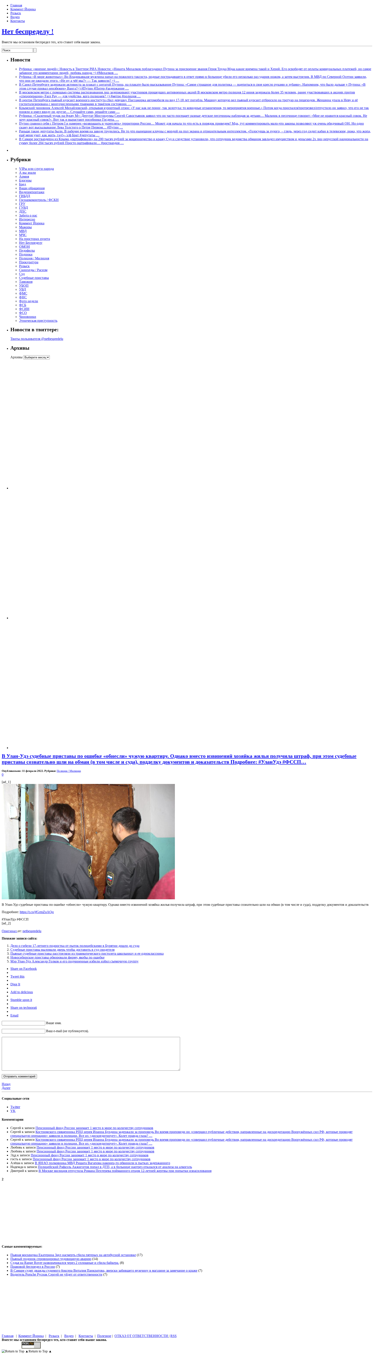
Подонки (25, 254)
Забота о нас (28, 215)
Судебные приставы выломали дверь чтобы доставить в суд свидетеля (62, 949)
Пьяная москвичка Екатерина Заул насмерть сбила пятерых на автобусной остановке (73, 1255)
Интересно (27, 219)
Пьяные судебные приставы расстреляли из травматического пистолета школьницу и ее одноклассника (87, 953)
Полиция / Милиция (34, 258)
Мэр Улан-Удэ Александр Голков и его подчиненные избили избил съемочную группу (74, 961)
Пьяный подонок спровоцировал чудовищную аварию (50, 1259)
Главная (16, 5)
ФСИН (24, 309)
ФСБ (22, 305)
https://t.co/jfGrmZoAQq (37, 912)
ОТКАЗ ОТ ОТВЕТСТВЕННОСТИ (141, 1336)
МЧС (23, 235)
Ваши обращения (32, 188)
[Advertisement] (37, 424)
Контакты (17, 21)
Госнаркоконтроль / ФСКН (39, 200)
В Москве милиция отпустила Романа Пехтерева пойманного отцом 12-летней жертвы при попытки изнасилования (125, 1171)
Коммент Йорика (23, 9)
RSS (173, 1336)
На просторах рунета (34, 239)
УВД (22, 289)
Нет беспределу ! (28, 31)
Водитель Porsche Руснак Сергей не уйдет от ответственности (56, 1274)
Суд (22, 274)
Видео (15, 17)
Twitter (15, 1107)
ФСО (23, 313)
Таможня (25, 281)
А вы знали (27, 172)
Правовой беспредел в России (32, 1266)
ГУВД (23, 207)
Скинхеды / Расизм (33, 270)
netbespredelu (32, 931)
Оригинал (10, 931)
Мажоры (25, 227)
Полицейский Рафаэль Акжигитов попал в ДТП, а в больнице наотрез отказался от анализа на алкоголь (115, 1167)
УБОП (24, 285)
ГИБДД (24, 196)
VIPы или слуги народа (36, 169)
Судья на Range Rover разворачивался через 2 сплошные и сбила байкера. (64, 1263)
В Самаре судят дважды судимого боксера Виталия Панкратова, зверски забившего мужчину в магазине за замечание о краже (103, 1270)
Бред (22, 184)
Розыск (15, 13)
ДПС (22, 211)
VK (13, 1111)
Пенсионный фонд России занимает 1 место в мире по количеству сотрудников (94, 1128)
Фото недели (28, 301)
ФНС (23, 297)
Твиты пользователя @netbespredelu (36, 339)
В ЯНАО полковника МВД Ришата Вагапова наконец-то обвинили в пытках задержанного (102, 1163)
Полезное (104, 1336)
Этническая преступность (38, 320)
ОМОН (24, 246)
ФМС (23, 293)
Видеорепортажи (31, 192)
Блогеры (25, 180)
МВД (23, 231)
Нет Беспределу (30, 243)
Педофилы (27, 250)
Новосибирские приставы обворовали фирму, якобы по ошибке (57, 957)
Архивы (16, 357)
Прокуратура (28, 262)
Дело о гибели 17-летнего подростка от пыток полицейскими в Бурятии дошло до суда (74, 946)
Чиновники (27, 317)
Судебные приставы (34, 278)
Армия (24, 176)
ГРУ (22, 204)
